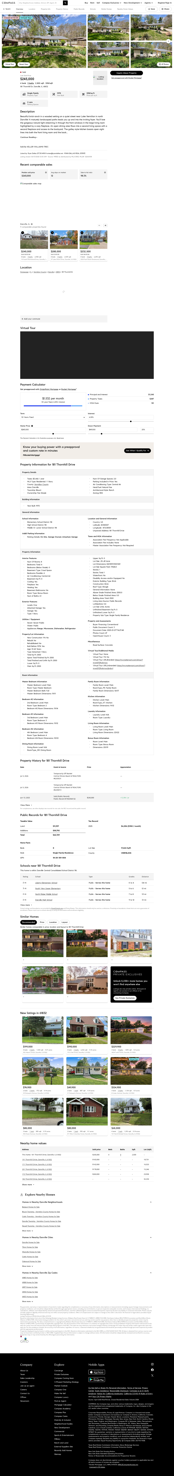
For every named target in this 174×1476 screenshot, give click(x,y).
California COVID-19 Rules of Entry (138, 1394)
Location (32, 9)
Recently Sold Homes (63, 1450)
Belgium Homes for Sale (31, 1207)
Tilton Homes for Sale (30, 1247)
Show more (26, 1231)
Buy (86, 3)
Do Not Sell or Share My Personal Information (107, 1388)
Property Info (45, 9)
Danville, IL (38, 86)
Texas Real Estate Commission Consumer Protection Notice (110, 1447)
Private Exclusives (61, 1374)
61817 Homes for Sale (29, 1287)
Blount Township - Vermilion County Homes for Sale (41, 1212)
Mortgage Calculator (63, 1405)
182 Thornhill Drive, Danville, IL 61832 (37, 1179)
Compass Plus (60, 1412)
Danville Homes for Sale (31, 1242)
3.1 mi (144, 900)
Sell (98, 3)
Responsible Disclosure (119, 1391)
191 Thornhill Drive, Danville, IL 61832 (37, 1159)
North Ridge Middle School (46, 894)
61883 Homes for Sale (30, 1278)
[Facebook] (152, 1369)
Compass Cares (60, 1416)
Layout (65, 922)
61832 (45, 86)
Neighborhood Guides (63, 1424)
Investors (24, 1382)
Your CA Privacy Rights (101, 1396)
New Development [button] (132, 3)
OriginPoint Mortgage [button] (49, 389)
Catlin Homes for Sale (30, 1257)
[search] (65, 2)
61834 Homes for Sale (30, 1292)
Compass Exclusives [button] (110, 3)
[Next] (168, 41)
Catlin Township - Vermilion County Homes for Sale (41, 1217)
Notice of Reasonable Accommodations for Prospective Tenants (111, 1456)
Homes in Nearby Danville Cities (37, 1237)
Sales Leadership (27, 1378)
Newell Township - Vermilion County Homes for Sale (41, 1226)
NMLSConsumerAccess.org (128, 1465)
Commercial (59, 1431)
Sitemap (57, 1454)
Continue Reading (28, 137)
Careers (23, 1389)
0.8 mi (144, 883)
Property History (62, 9)
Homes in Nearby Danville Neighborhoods (42, 1202)
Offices (23, 1397)
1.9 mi (144, 894)
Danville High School (43, 900)
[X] (152, 1375)
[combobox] (40, 3)
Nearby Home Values (125, 9)
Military (57, 1439)
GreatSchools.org (57, 908)
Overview (19, 9)
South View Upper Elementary (48, 888)
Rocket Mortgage (68, 389)
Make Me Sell (59, 1393)
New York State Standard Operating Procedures (105, 1454)
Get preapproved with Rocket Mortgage (126, 78)
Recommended (28, 922)
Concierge (58, 1370)
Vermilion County (39, 272)
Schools (93, 9)
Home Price (25, 426)
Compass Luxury (61, 1397)
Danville (51, 272)
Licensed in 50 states (97, 1467)
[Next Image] (45, 239)
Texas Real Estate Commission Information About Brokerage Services (113, 1445)
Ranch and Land (61, 1443)
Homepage (24, 272)
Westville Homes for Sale (31, 1252)
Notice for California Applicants (110, 1394)
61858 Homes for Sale (30, 1283)
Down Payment (94, 426)
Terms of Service (134, 1388)
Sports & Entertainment (64, 1435)
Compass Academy (62, 1408)
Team (22, 1374)
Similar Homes (106, 9)
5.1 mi (144, 888)
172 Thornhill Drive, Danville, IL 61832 (37, 1174)
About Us (24, 1370)
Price (42, 922)
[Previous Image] (23, 239)
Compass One (60, 1389)
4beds (23, 83)
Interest (91, 413)
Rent (92, 3)
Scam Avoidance (102, 1391)
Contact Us (25, 1393)
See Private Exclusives (125, 998)
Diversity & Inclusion (62, 1420)
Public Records (79, 9)
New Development (62, 1427)
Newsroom (24, 1401)
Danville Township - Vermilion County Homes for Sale (41, 1221)
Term (22, 413)
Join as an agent (27, 1386)
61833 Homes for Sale (30, 1297)
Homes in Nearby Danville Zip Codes (40, 1272)
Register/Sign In (165, 3)
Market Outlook (60, 1386)
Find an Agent (60, 1401)
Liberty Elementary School (46, 883)
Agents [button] (148, 3)
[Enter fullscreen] (103, 278)
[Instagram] (152, 1363)
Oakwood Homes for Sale (31, 1261)
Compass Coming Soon (64, 1378)
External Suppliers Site (63, 1446)
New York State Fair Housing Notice (101, 1451)
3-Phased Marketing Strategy (66, 1382)
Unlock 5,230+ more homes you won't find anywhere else (130, 983)
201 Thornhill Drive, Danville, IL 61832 (37, 1169)
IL (31, 272)
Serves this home (103, 883)
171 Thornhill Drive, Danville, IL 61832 (37, 1164)
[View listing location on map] (100, 78)
